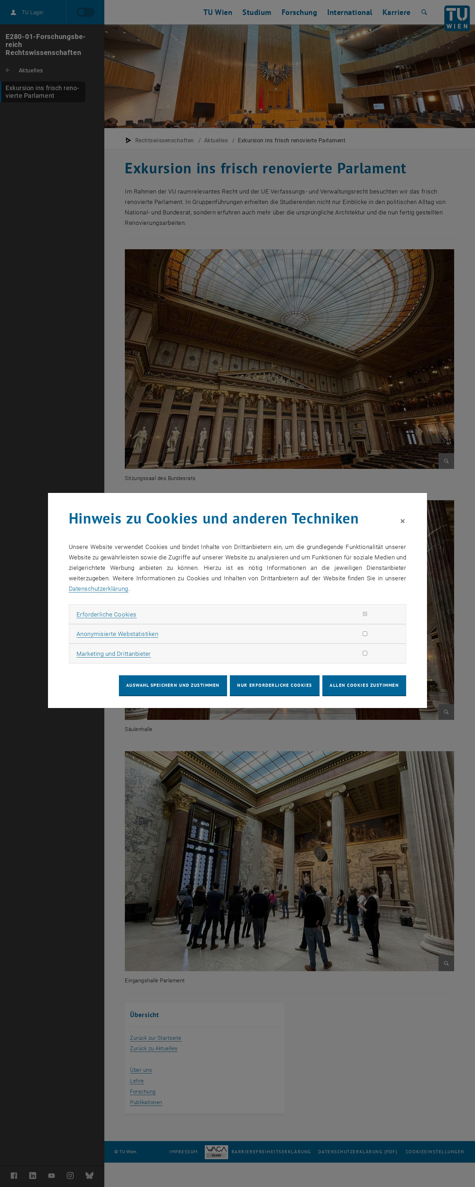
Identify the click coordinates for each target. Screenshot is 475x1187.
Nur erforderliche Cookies (274, 685)
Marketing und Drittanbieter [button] (114, 653)
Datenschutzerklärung (98, 588)
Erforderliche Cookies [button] (107, 614)
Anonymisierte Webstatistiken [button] (117, 633)
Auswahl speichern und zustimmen (173, 685)
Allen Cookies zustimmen (364, 685)
